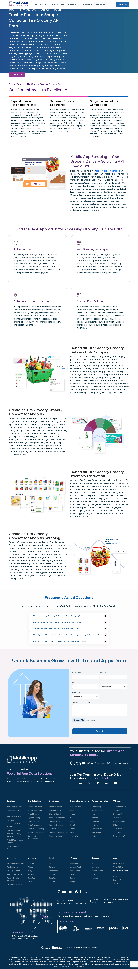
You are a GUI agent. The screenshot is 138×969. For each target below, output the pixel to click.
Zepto (72, 878)
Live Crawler (12, 820)
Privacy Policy (118, 863)
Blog (93, 863)
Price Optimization (35, 807)
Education (95, 821)
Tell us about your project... (82, 702)
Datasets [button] (70, 4)
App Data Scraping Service (14, 835)
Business (94, 825)
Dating (93, 836)
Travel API (117, 818)
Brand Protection (55, 807)
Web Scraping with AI (15, 816)
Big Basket (74, 863)
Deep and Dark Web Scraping (14, 825)
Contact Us (117, 880)
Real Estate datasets (15, 874)
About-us (116, 876)
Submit (100, 731)
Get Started (122, 4)
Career (115, 884)
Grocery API (117, 814)
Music (72, 832)
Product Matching (35, 810)
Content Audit (54, 821)
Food (72, 810)
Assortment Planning (36, 829)
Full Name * (76, 673)
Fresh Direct (75, 871)
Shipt (72, 874)
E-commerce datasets (16, 863)
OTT (72, 818)
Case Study (95, 867)
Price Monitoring (34, 814)
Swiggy (52, 874)
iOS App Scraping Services (13, 847)
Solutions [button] (49, 4)
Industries (76, 692)
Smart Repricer (34, 821)
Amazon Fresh (75, 867)
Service (103, 682)
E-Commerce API (119, 807)
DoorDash (53, 878)
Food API (116, 810)
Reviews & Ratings (56, 825)
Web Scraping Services (15, 807)
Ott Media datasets (14, 884)
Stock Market (96, 829)
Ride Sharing (96, 807)
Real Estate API (119, 821)
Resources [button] (100, 4)
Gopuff (52, 882)
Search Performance (57, 818)
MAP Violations (55, 810)
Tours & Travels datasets (13, 879)
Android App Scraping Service (15, 841)
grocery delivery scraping (108, 171)
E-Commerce (75, 807)
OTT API (116, 825)
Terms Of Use (118, 867)
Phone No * (76, 682)
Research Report (97, 871)
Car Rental (74, 836)
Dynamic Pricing (34, 818)
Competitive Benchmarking (33, 837)
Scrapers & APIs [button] (85, 4)
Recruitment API (119, 836)
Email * (103, 673)
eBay (30, 871)
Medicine (94, 818)
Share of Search (55, 814)
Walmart (31, 874)
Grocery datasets (14, 871)
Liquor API (117, 832)
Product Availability (35, 832)
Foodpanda (53, 871)
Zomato (52, 867)
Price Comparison (35, 825)
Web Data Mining (13, 830)
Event (72, 825)
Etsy (30, 882)
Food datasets (12, 867)
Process (60, 4)
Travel (72, 829)
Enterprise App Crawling (13, 811)
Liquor (93, 814)
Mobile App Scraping (32, 35)
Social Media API (119, 829)
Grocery (73, 814)
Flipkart (31, 867)
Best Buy (31, 878)
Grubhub (52, 863)
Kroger (73, 882)
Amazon (31, 863)
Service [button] (37, 4)
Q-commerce (96, 810)
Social (72, 821)
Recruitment (96, 832)
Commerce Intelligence (58, 832)
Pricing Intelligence (56, 836)
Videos (94, 874)
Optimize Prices (55, 829)
